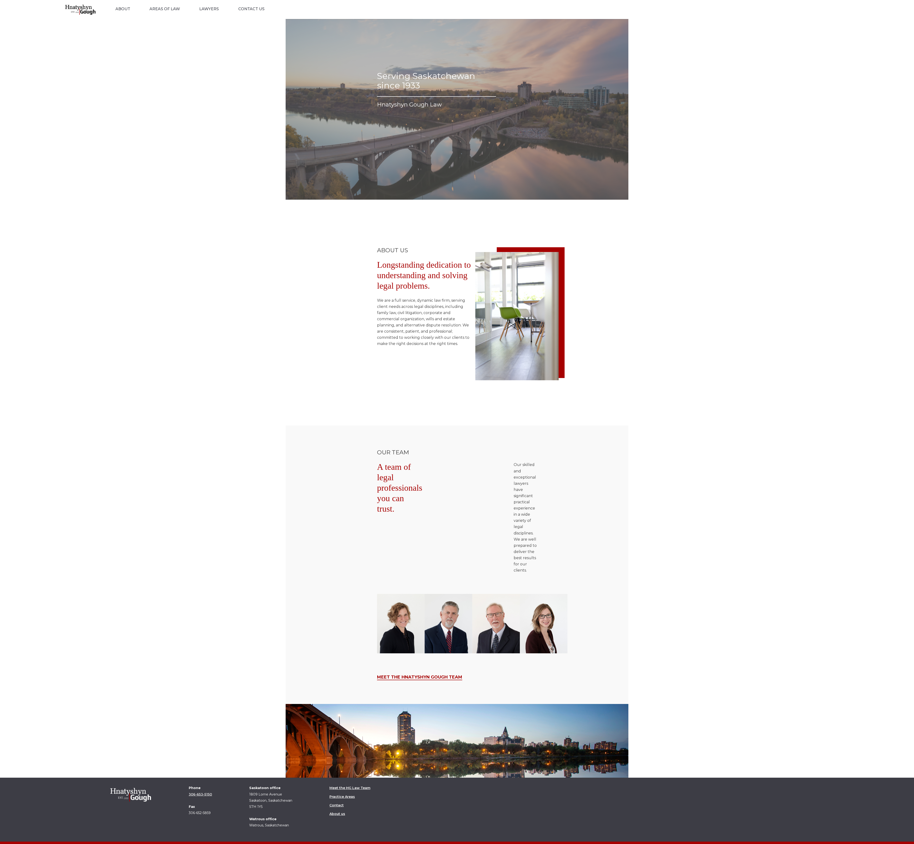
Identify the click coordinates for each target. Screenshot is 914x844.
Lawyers (209, 9)
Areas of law (164, 9)
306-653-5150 (200, 794)
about (122, 9)
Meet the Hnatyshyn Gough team (419, 677)
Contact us (251, 9)
